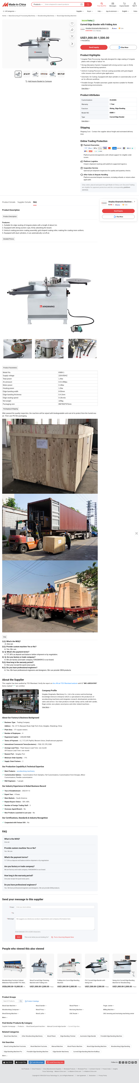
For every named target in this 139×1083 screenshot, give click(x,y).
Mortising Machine (76, 1009)
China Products (36, 1069)
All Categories (9, 11)
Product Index (107, 1069)
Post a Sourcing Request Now (62, 937)
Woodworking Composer (10, 1009)
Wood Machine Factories (38, 1046)
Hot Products (25, 1069)
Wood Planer (74, 1006)
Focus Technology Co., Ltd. (54, 1075)
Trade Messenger (36, 1062)
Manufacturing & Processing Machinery (22, 16)
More (4, 1056)
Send (18, 937)
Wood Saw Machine (8, 1006)
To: (13, 913)
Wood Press (40, 1009)
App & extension (111, 11)
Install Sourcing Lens (56, 1062)
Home (4, 16)
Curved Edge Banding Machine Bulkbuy (86, 1051)
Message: (11, 919)
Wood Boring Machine (9, 1013)
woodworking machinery (26, 771)
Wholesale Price (82, 1069)
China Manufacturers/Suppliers (52, 1069)
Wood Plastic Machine (74, 1046)
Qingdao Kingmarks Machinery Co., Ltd (98, 28)
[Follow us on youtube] (129, 1062)
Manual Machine (57, 1046)
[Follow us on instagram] (126, 1062)
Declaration (92, 1075)
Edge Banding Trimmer (67, 1036)
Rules (135, 11)
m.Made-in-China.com (74, 1071)
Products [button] (37, 4)
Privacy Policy (103, 1075)
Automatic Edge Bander (88, 1036)
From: (12, 907)
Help (99, 11)
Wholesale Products (69, 1069)
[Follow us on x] (123, 1062)
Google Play (21, 1062)
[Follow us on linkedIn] (136, 1062)
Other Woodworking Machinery (32, 1036)
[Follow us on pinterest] (132, 1062)
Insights (115, 1069)
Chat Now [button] (124, 47)
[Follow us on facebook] (120, 1062)
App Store (7, 1062)
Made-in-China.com (60, 1071)
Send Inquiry (94, 47)
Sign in (134, 6)
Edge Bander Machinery (61, 1051)
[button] (81, 4)
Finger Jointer (108, 1006)
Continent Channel (94, 1069)
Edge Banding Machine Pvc (13, 1051)
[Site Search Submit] (88, 4)
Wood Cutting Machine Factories (15, 1046)
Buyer (89, 11)
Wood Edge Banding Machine (66, 16)
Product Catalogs (33, 1001)
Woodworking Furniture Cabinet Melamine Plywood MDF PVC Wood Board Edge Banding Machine (14, 982)
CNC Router (73, 1013)
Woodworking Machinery (46, 16)
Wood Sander (40, 1006)
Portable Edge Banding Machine (111, 1036)
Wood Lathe (40, 1013)
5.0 (111, 205)
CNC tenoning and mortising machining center (118, 1013)
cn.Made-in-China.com (90, 1071)
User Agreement (81, 1075)
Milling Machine (108, 1009)
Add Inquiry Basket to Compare (40, 81)
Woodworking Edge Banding (120, 1046)
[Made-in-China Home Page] (14, 4)
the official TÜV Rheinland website (65, 683)
